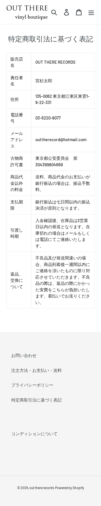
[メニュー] (91, 12)
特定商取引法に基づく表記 (36, 399)
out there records (41, 488)
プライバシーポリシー (32, 384)
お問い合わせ (23, 355)
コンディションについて (34, 433)
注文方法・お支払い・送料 (36, 370)
